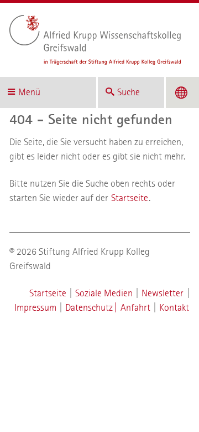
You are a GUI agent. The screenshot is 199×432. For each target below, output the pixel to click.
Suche (128, 92)
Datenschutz (89, 307)
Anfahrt (135, 307)
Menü (29, 92)
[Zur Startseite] (95, 40)
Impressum (35, 307)
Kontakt (174, 307)
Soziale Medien (104, 293)
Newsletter (163, 293)
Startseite (129, 198)
